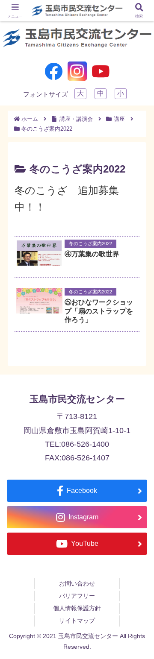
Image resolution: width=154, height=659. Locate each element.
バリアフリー (77, 595)
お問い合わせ (77, 583)
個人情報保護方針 (77, 608)
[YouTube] (100, 71)
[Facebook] (53, 71)
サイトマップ (77, 620)
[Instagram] (77, 71)
